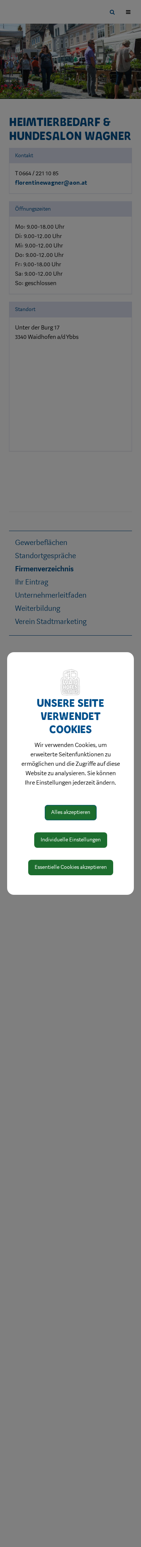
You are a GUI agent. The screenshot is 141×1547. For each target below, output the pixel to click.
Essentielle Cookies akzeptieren (71, 867)
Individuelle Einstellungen (71, 839)
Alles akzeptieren (70, 812)
